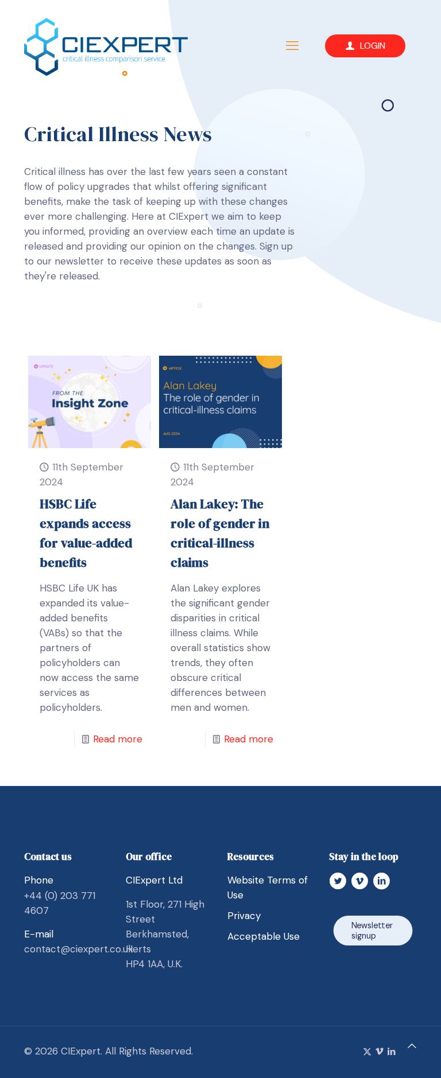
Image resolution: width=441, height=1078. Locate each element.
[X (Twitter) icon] (367, 1051)
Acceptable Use (263, 936)
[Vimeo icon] (379, 1051)
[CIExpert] (106, 46)
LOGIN (372, 46)
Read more (117, 739)
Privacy (244, 915)
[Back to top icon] (412, 1045)
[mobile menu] (292, 46)
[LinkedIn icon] (391, 1051)
